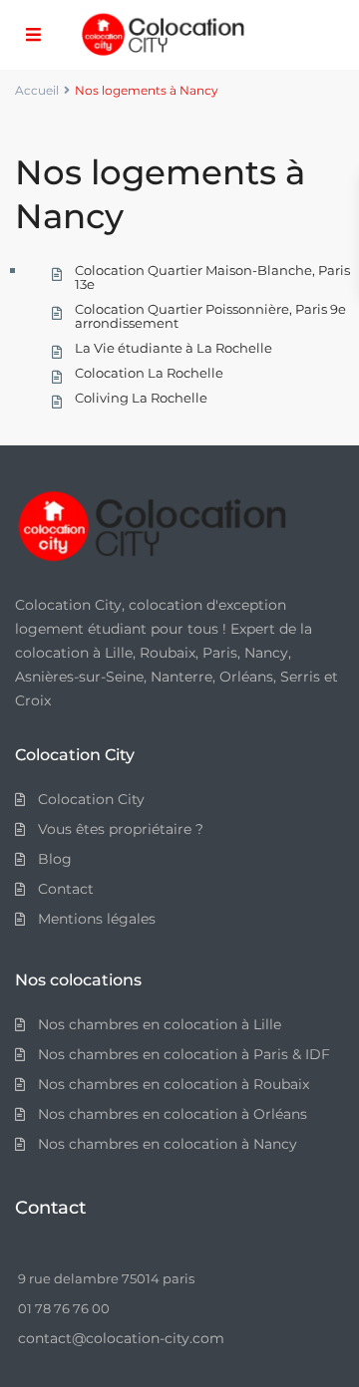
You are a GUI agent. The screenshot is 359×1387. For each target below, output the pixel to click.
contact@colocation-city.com (121, 1338)
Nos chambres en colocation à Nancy (167, 1144)
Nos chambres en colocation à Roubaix (173, 1084)
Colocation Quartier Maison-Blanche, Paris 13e (212, 277)
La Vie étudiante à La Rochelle (173, 348)
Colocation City (91, 799)
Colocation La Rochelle (149, 373)
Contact (66, 889)
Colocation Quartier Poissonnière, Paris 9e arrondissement (210, 316)
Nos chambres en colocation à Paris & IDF (184, 1054)
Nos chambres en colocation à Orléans (172, 1114)
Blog (55, 859)
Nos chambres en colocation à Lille (159, 1024)
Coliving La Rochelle (141, 398)
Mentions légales (97, 919)
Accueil (37, 90)
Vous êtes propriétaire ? (120, 829)
